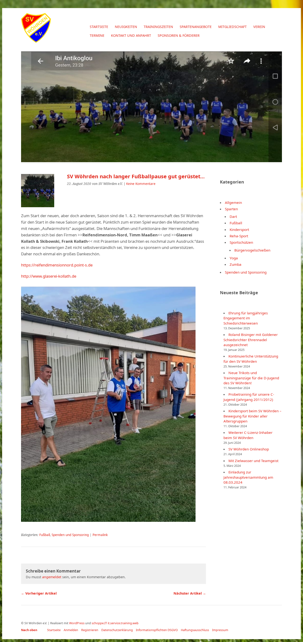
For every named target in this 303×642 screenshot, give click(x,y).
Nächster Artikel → (190, 593)
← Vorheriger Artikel (39, 593)
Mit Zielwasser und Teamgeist (253, 460)
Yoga (234, 258)
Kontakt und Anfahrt (131, 35)
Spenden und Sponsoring (70, 535)
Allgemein (233, 202)
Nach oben (29, 630)
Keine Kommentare (141, 184)
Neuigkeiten (126, 26)
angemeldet (51, 577)
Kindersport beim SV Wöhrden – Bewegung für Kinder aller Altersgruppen (252, 415)
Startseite (99, 26)
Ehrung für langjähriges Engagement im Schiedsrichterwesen (245, 318)
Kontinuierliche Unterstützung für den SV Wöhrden (250, 358)
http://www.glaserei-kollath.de (48, 276)
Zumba (235, 264)
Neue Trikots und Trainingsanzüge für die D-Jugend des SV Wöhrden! (251, 377)
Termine (97, 35)
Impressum (220, 630)
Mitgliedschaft (232, 26)
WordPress (77, 623)
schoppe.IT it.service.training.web (115, 623)
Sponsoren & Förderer (179, 35)
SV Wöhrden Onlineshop (248, 449)
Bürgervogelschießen (252, 250)
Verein (259, 26)
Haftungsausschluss (195, 630)
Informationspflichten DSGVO (157, 630)
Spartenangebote (196, 26)
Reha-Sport (239, 236)
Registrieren (89, 630)
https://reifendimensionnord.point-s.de (57, 265)
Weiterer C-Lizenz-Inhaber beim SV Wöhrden (247, 435)
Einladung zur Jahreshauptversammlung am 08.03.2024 (248, 477)
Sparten (231, 208)
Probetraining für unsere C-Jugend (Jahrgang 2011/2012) (248, 397)
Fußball (44, 535)
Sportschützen (241, 242)
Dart (233, 216)
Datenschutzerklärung (117, 630)
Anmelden (71, 630)
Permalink (100, 535)
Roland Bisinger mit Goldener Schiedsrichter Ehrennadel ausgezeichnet (250, 339)
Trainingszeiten (158, 26)
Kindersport (239, 229)
